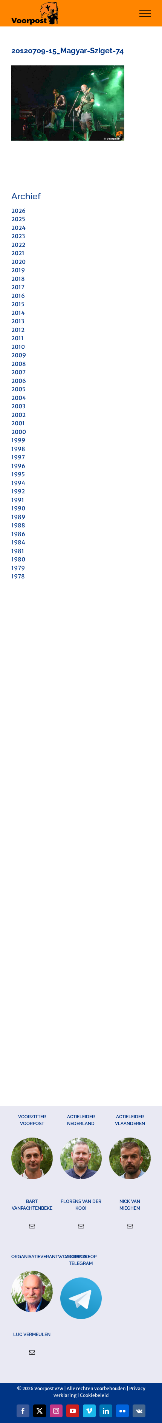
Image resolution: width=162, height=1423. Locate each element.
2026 (18, 210)
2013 (17, 321)
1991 (17, 500)
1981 (17, 551)
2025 (18, 219)
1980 (18, 559)
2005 (18, 389)
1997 (18, 457)
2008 (18, 363)
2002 (18, 415)
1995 (18, 474)
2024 (18, 227)
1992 (18, 491)
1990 (18, 508)
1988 (18, 525)
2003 (18, 406)
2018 (18, 278)
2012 (17, 329)
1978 (18, 576)
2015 (17, 304)
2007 (18, 372)
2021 (17, 253)
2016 (18, 295)
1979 (18, 568)
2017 (17, 287)
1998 (18, 449)
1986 (18, 534)
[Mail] (32, 1226)
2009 (18, 355)
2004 (18, 397)
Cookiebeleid (94, 1395)
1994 (18, 483)
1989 (18, 517)
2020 (18, 261)
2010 (18, 346)
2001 (18, 423)
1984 (18, 542)
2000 (18, 432)
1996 (18, 466)
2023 (18, 236)
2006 (18, 380)
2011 (17, 338)
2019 (18, 270)
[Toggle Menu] (145, 13)
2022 (18, 244)
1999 (18, 440)
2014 (18, 312)
